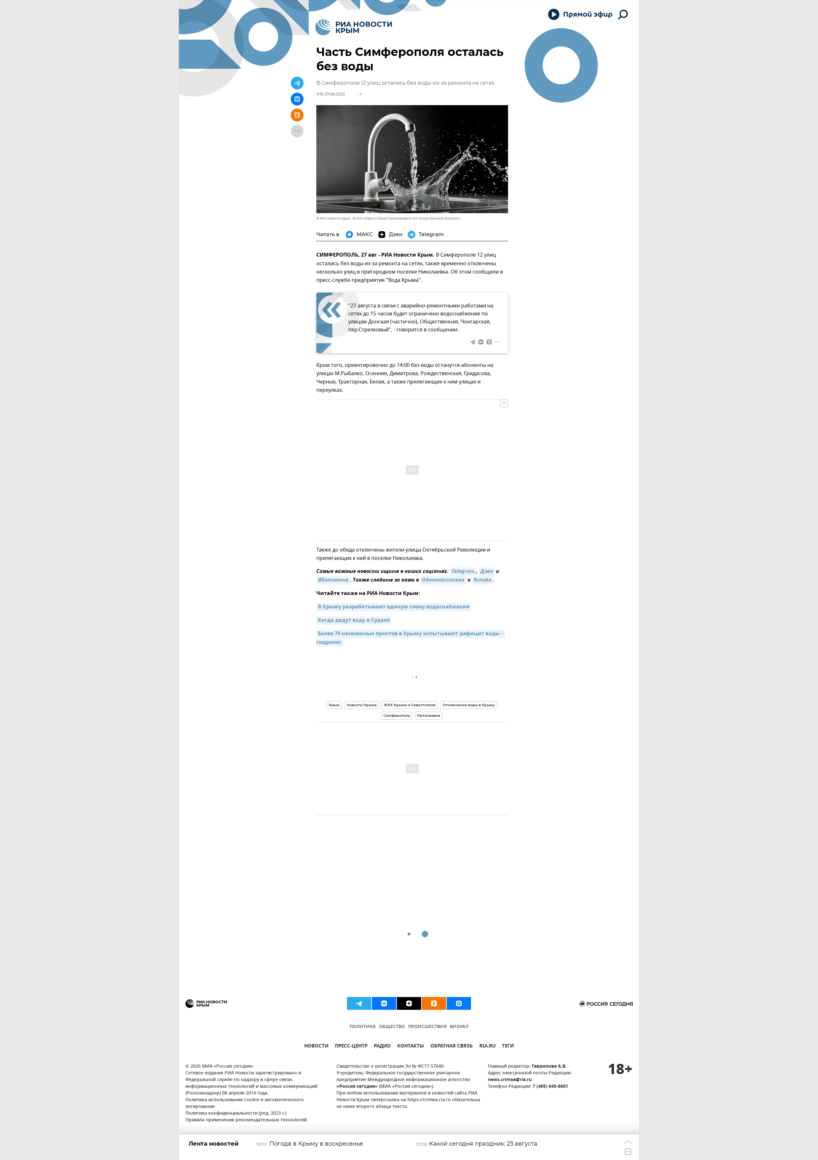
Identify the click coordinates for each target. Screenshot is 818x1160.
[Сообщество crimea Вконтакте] (384, 1003)
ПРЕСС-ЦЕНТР (351, 1046)
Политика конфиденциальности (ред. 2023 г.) (235, 1113)
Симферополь (396, 715)
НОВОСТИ (316, 1046)
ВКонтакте (333, 580)
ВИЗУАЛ (459, 1027)
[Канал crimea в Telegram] (359, 1003)
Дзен (487, 572)
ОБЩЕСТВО (392, 1027)
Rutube (482, 580)
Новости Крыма (362, 705)
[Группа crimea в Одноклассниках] (434, 1003)
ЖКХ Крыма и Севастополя (410, 705)
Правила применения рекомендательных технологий (246, 1120)
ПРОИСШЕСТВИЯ (427, 1027)
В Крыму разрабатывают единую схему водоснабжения (393, 607)
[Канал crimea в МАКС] (459, 1003)
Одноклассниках (443, 580)
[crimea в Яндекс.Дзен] (409, 1003)
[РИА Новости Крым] (353, 27)
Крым (334, 705)
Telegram (463, 572)
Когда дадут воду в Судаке (354, 620)
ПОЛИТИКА (363, 1027)
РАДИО (382, 1046)
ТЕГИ (508, 1046)
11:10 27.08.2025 (330, 94)
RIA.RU (487, 1046)
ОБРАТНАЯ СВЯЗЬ (451, 1046)
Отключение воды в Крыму (469, 705)
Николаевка (428, 715)
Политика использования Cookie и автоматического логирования (244, 1103)
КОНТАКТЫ (410, 1046)
